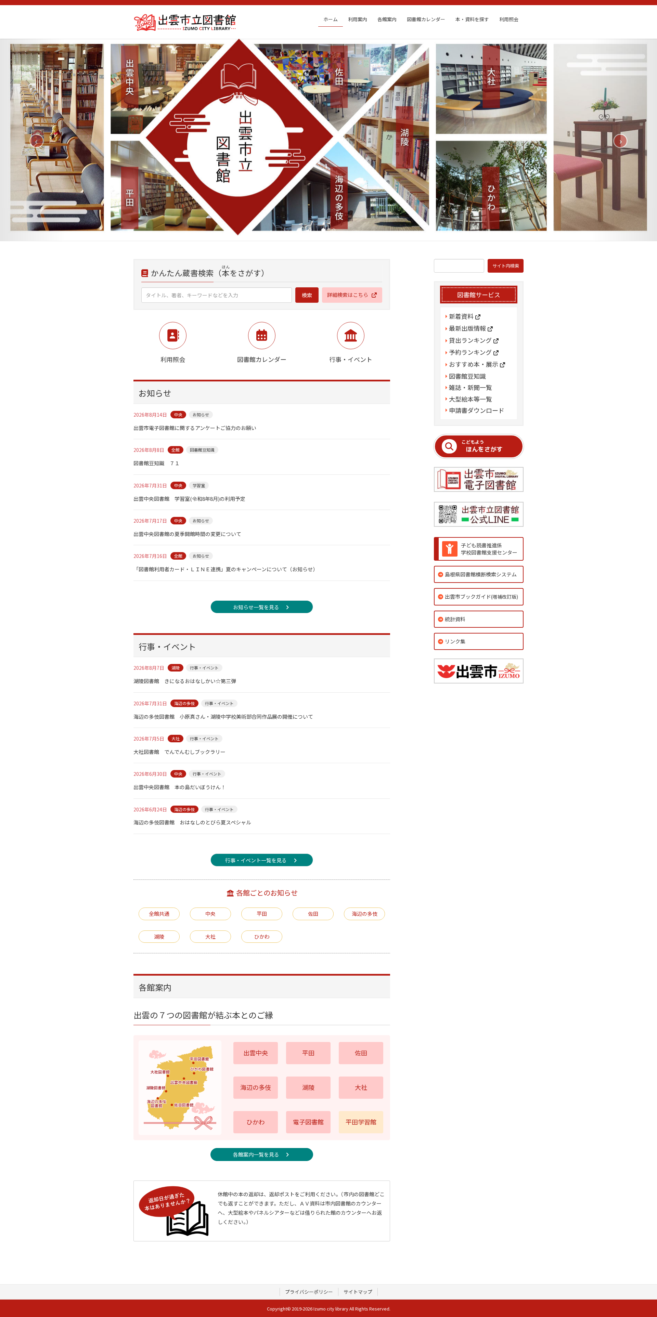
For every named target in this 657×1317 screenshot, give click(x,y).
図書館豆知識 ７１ (156, 463)
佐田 (313, 913)
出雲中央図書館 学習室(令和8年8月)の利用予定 (189, 498)
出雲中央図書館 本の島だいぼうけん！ (179, 787)
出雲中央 (255, 1052)
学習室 (199, 485)
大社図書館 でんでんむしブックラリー (179, 751)
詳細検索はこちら (347, 294)
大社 (175, 738)
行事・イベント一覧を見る (256, 860)
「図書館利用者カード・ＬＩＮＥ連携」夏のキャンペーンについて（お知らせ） (225, 569)
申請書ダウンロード (476, 410)
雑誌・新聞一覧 (470, 387)
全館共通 (159, 913)
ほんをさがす (482, 446)
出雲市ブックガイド (481, 596)
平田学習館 (361, 1121)
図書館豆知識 (202, 450)
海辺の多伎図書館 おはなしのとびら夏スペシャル (192, 822)
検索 (307, 295)
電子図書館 (308, 1121)
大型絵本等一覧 (470, 399)
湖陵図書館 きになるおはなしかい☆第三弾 (184, 680)
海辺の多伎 (184, 703)
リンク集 (455, 641)
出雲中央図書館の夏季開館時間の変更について (187, 533)
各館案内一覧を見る (256, 1154)
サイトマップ (358, 1291)
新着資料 (461, 316)
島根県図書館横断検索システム (481, 574)
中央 (178, 414)
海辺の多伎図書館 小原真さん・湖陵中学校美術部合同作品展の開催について (223, 716)
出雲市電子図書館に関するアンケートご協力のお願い (194, 427)
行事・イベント (204, 667)
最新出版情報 (467, 328)
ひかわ (262, 936)
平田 (262, 913)
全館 (175, 450)
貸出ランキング (470, 340)
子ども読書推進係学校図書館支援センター (489, 549)
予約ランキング (470, 352)
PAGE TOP (636, 1271)
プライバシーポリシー (309, 1291)
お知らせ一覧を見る (256, 607)
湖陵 (175, 667)
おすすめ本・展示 (473, 364)
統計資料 (455, 619)
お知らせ (201, 414)
